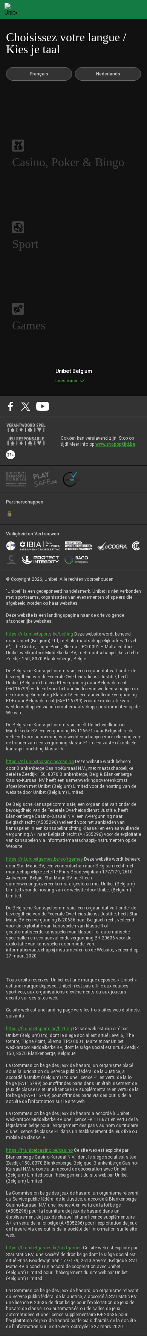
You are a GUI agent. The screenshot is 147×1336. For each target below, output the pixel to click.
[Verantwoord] (26, 427)
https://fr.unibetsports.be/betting (39, 1028)
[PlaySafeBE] (45, 479)
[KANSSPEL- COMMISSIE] (16, 479)
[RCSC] (9, 513)
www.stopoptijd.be (115, 444)
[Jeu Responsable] (26, 441)
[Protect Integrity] (40, 559)
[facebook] (10, 406)
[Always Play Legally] (71, 479)
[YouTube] (42, 406)
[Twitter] (25, 406)
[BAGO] (76, 559)
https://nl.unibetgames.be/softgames (44, 859)
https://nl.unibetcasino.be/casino (40, 761)
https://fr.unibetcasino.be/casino (39, 1150)
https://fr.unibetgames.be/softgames (44, 1247)
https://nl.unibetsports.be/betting (39, 634)
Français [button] (39, 74)
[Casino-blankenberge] (11, 559)
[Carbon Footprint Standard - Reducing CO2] (136, 545)
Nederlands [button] (108, 74)
